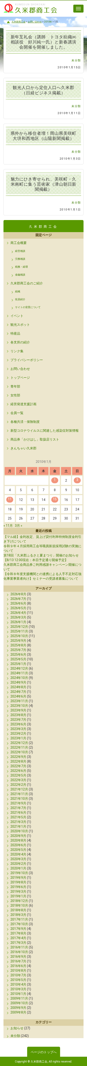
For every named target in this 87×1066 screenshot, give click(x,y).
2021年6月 (18, 812)
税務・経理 (21, 266)
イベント (16, 316)
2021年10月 (19, 798)
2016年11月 (19, 947)
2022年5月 (18, 775)
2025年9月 (18, 640)
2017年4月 (18, 938)
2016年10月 (19, 952)
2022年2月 (18, 784)
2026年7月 (18, 599)
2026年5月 (18, 608)
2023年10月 (19, 705)
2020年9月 (18, 836)
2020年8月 (18, 840)
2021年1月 (18, 826)
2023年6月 (18, 724)
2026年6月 (18, 603)
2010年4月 (18, 984)
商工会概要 (18, 243)
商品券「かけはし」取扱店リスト (34, 439)
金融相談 (20, 274)
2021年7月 (18, 808)
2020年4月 (18, 854)
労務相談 (20, 258)
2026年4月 (18, 613)
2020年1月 (18, 868)
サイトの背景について (28, 307)
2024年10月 (19, 678)
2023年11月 (19, 701)
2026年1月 (18, 622)
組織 (17, 291)
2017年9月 (18, 929)
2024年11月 (19, 673)
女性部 (15, 395)
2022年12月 (19, 743)
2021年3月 (18, 822)
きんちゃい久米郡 (23, 448)
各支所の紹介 (20, 342)
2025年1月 (18, 664)
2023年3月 (18, 729)
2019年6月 (18, 887)
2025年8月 (18, 645)
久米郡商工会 (27, 13)
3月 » (18, 525)
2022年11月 (19, 747)
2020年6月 (18, 845)
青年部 (15, 386)
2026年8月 (18, 594)
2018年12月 (19, 901)
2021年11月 (19, 794)
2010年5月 (18, 980)
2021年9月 (18, 803)
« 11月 (8, 525)
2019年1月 (18, 896)
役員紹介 (20, 299)
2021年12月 (19, 789)
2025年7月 (18, 650)
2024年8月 (18, 687)
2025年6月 (18, 654)
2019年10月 (19, 873)
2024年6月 (18, 696)
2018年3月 (18, 915)
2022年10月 (19, 752)
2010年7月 (18, 975)
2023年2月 (18, 733)
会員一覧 (16, 413)
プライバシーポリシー (26, 360)
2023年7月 (18, 719)
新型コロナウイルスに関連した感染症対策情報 (44, 430)
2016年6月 (18, 966)
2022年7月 (18, 766)
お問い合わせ (20, 369)
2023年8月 (18, 715)
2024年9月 (18, 682)
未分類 (76, 60)
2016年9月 (18, 956)
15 (55, 499)
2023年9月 (18, 710)
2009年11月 (19, 998)
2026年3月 (18, 617)
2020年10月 (19, 831)
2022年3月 (18, 780)
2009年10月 (19, 1003)
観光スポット (20, 324)
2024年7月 (18, 692)
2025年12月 (19, 626)
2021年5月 (18, 817)
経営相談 (20, 251)
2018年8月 (18, 910)
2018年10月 (19, 905)
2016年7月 (18, 961)
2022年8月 (18, 761)
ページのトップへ (44, 1052)
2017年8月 (18, 933)
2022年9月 (18, 757)
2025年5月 (18, 659)
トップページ (20, 377)
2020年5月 (18, 850)
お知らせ (16, 1028)
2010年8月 (18, 970)
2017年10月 (19, 924)
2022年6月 (18, 771)
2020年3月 (18, 859)
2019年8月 (18, 882)
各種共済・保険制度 (25, 422)
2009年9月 (18, 1008)
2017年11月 (19, 919)
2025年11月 (19, 631)
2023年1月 (18, 738)
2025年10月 (19, 636)
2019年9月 (18, 877)
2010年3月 (18, 989)
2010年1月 (18, 994)
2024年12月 (19, 668)
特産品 (15, 333)
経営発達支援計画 (23, 404)
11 (10, 499)
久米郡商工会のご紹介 (26, 283)
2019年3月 (18, 891)
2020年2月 (18, 863)
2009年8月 (18, 1012)
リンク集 (16, 351)
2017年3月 (18, 942)
